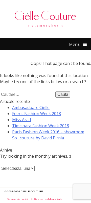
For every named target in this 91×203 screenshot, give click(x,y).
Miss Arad (21, 119)
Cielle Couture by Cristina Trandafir (45, 19)
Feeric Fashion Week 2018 (36, 113)
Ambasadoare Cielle (31, 107)
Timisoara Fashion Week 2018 (40, 125)
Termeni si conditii (17, 199)
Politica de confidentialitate (46, 199)
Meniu (74, 44)
